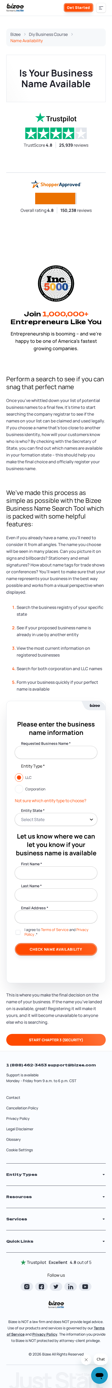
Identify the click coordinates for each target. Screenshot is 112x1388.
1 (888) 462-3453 (27, 1065)
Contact (13, 1097)
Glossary (13, 1139)
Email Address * (34, 907)
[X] (56, 1286)
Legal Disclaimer (19, 1128)
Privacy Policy (18, 1118)
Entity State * (33, 810)
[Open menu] (101, 8)
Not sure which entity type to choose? (50, 800)
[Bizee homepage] (15, 8)
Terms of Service (55, 929)
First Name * (31, 863)
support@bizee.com (72, 1065)
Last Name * (31, 885)
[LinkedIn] (70, 1286)
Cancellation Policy (22, 1107)
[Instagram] (27, 1286)
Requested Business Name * (46, 743)
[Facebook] (41, 1286)
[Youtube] (85, 1286)
